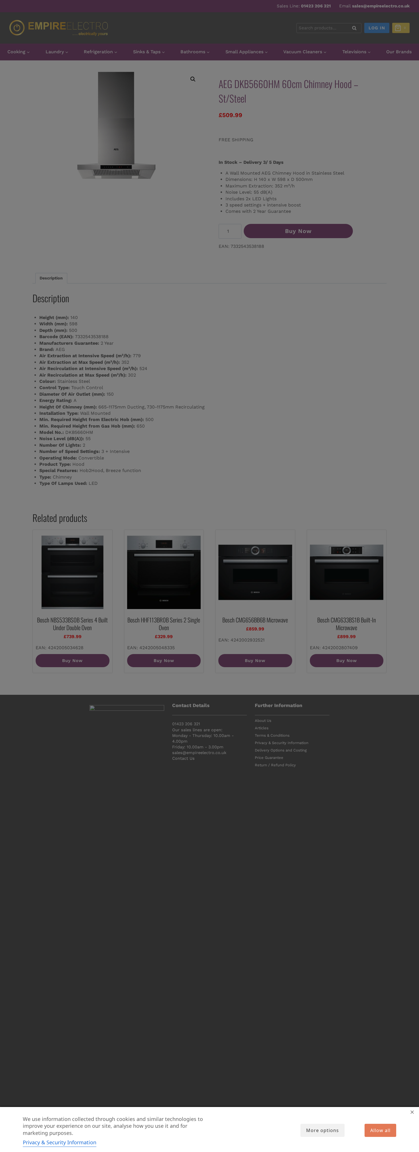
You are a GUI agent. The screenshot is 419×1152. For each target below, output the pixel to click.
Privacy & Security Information (59, 1142)
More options (322, 1130)
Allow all (380, 1130)
